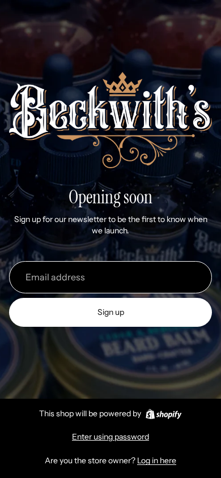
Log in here (156, 460)
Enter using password (110, 437)
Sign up (110, 312)
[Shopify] (163, 414)
